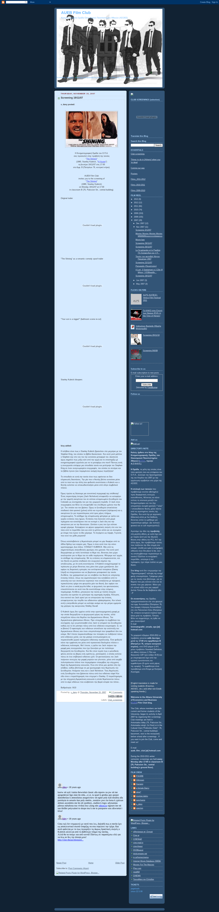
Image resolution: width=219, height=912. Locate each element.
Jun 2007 (140, 280)
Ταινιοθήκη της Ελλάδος (143, 879)
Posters (134, 174)
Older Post (120, 863)
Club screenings (138, 154)
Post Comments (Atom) (78, 868)
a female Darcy (142, 788)
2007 (136, 220)
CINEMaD (137, 839)
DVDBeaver (138, 850)
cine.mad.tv (138, 843)
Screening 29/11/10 (151, 335)
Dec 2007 (140, 223)
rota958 (136, 872)
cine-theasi (138, 846)
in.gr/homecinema (141, 857)
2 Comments (116, 692)
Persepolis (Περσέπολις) (146, 266)
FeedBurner (152, 388)
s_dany (139, 804)
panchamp (140, 800)
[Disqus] (90, 742)
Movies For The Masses (143, 865)
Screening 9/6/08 (150, 351)
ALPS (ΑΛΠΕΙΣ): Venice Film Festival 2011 (152, 297)
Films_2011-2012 (138, 179)
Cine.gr (136, 835)
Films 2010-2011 (138, 185)
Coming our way (138, 168)
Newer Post (61, 863)
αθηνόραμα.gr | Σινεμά (143, 832)
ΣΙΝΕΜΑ (137, 876)
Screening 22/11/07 (144, 263)
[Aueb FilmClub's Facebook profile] (135, 444)
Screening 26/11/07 (144, 247)
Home (90, 863)
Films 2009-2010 (138, 191)
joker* (138, 792)
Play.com (137, 868)
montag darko (142, 796)
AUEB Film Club (76, 12)
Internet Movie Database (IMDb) (147, 861)
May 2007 (140, 284)
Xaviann (139, 784)
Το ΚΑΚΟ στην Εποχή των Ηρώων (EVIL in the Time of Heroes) (152, 313)
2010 (136, 210)
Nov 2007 (140, 227)
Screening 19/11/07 (144, 276)
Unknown (140, 780)
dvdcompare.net (140, 854)
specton (139, 808)
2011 (136, 206)
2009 (136, 213)
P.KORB (139, 776)
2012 (136, 203)
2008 (136, 217)
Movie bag (140, 240)
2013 (136, 199)
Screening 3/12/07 (143, 230)
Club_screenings (115, 700)
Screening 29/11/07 (144, 243)
